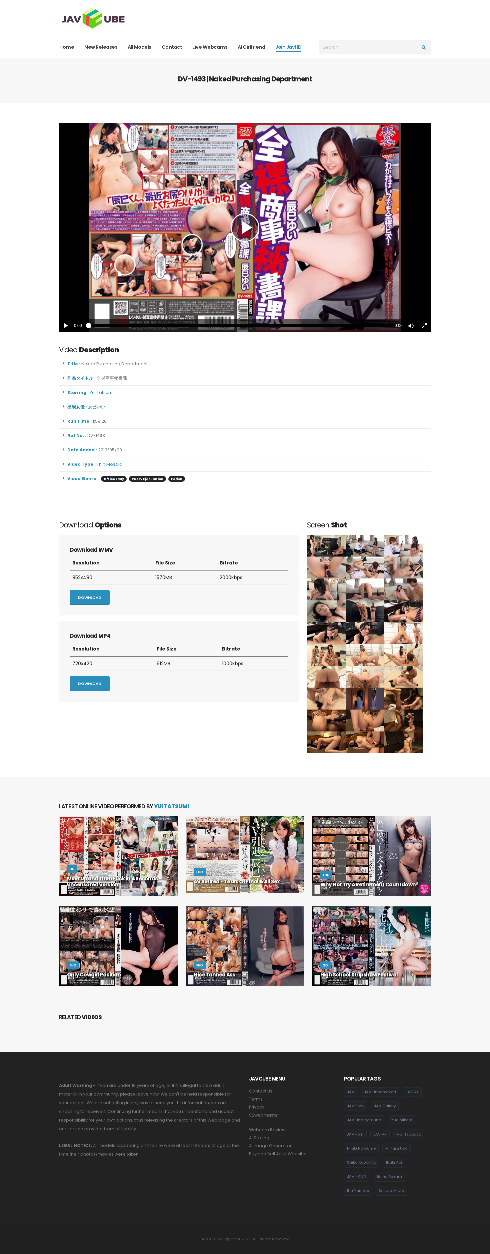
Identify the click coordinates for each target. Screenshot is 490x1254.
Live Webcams (209, 47)
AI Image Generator (270, 1146)
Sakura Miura (391, 1190)
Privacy (256, 1107)
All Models (139, 47)
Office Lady (114, 479)
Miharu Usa (396, 1148)
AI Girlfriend (251, 47)
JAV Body (355, 1106)
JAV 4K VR (356, 1176)
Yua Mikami (402, 1120)
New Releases (100, 47)
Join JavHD (288, 47)
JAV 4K (412, 1092)
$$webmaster (264, 1115)
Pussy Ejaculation (147, 479)
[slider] (238, 325)
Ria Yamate (358, 1190)
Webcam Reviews (268, 1130)
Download (89, 597)
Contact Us (260, 1091)
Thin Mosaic (109, 464)
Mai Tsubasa (408, 1134)
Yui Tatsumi (103, 392)
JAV (350, 1092)
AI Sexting (259, 1138)
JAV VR (380, 1134)
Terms (256, 1099)
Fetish (176, 479)
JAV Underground (364, 1120)
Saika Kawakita (361, 1162)
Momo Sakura (389, 1176)
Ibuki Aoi (394, 1162)
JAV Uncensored (380, 1092)
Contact (172, 47)
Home (66, 47)
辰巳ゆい (97, 407)
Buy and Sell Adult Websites (278, 1154)
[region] (245, 227)
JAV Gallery (385, 1106)
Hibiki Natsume (361, 1148)
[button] (411, 325)
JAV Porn (355, 1134)
